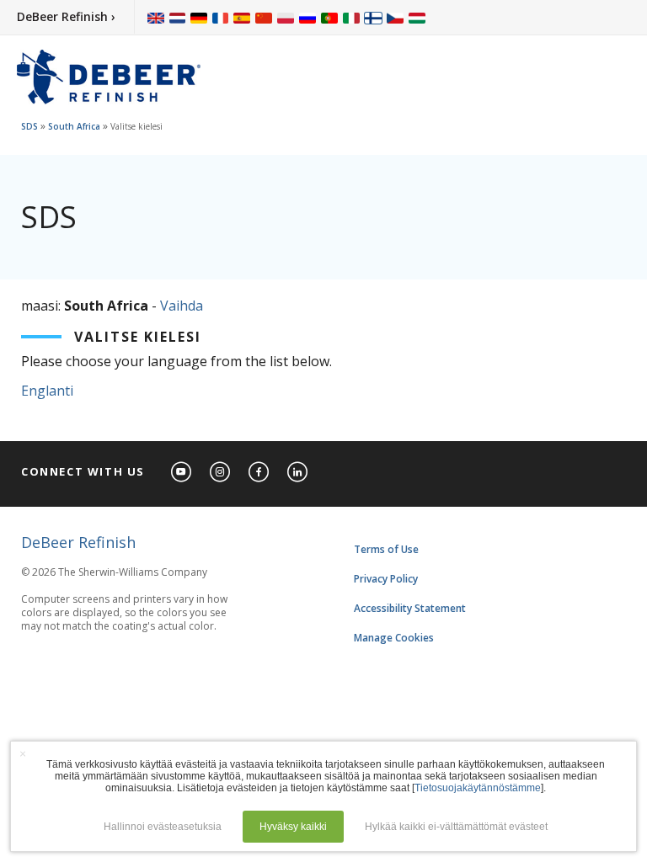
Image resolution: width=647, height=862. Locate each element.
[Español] (242, 17)
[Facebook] (259, 473)
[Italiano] (351, 17)
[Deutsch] (199, 17)
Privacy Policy (386, 579)
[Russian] (307, 17)
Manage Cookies (394, 638)
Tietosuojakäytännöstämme (477, 788)
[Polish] (285, 17)
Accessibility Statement (410, 608)
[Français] (220, 17)
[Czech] (395, 17)
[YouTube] (182, 473)
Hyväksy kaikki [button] (293, 827)
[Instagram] (221, 473)
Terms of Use (386, 549)
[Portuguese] (329, 17)
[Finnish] (373, 17)
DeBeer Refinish (78, 542)
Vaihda (181, 305)
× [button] (22, 753)
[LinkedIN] (298, 473)
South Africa (74, 126)
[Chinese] (263, 17)
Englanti (47, 390)
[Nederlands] (177, 17)
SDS (29, 126)
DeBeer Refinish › (66, 16)
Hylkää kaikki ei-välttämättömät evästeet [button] (456, 827)
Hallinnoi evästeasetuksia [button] (163, 827)
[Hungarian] (417, 17)
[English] (156, 17)
